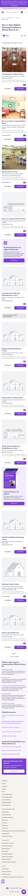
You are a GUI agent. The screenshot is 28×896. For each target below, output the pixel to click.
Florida (17, 17)
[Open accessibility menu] (3, 881)
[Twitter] (15, 891)
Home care (4, 822)
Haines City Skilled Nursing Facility (11, 750)
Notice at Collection (6, 871)
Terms (3, 879)
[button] (22, 12)
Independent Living (7, 669)
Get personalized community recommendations (10, 316)
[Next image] (24, 59)
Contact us (4, 786)
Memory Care (5, 677)
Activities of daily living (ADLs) (9, 862)
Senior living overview (7, 836)
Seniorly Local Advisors (7, 856)
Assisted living (5, 812)
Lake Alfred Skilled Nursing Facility (11, 746)
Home (3, 17)
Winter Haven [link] (5, 19)
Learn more (14, 503)
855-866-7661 (22, 8)
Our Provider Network (7, 854)
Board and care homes (7, 817)
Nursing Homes (6, 693)
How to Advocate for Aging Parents (12, 731)
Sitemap (20, 888)
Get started (14, 771)
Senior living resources (7, 845)
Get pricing (20, 88)
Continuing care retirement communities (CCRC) (13, 831)
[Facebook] (10, 891)
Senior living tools (6, 848)
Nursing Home (10, 17)
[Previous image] (3, 59)
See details (8, 88)
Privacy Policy (5, 869)
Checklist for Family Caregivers (10, 727)
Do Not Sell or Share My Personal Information (12, 877)
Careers (4, 789)
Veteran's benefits (6, 859)
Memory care (5, 820)
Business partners (6, 805)
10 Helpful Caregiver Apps (9, 736)
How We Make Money (7, 794)
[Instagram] (12, 891)
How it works (5, 851)
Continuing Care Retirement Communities (13, 685)
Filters (6, 35)
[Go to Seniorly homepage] (7, 888)
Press (3, 791)
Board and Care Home (8, 703)
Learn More (14, 260)
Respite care (5, 825)
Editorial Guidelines (6, 802)
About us (4, 783)
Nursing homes (5, 833)
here (16, 5)
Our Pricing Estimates (7, 797)
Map (25, 35)
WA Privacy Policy (6, 874)
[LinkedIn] (18, 891)
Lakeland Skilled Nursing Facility (11, 754)
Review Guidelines (6, 799)
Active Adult (5, 828)
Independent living (6, 814)
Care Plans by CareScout (8, 843)
